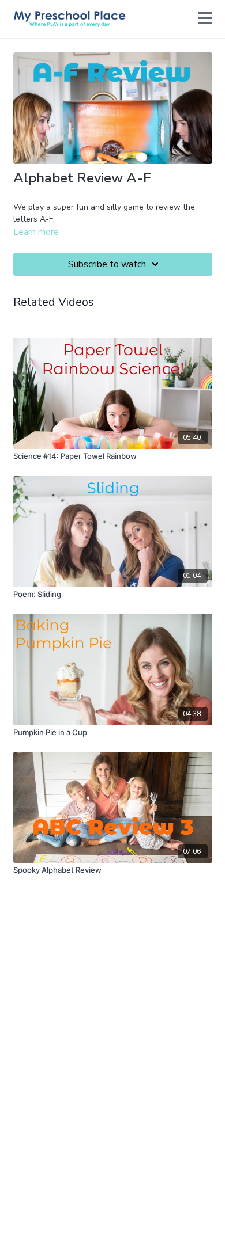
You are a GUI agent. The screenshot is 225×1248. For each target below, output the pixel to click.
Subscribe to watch (107, 264)
